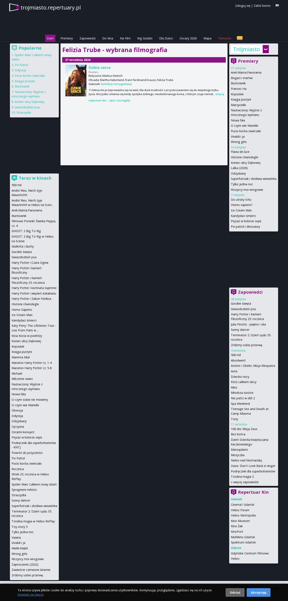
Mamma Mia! (21, 357)
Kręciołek (237, 94)
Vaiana (16, 537)
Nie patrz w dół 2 (243, 398)
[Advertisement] (144, 134)
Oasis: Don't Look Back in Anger (253, 466)
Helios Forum (240, 510)
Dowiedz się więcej (30, 595)
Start (50, 38)
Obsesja (17, 410)
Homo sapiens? (242, 205)
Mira (234, 387)
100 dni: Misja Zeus (244, 429)
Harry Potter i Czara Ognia (30, 263)
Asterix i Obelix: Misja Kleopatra (253, 366)
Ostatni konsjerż (23, 432)
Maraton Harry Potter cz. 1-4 (32, 363)
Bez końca (238, 434)
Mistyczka (238, 455)
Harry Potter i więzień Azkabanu (34, 293)
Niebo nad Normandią (246, 460)
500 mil (236, 355)
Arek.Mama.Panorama (246, 72)
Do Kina (107, 38)
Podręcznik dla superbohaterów (253, 471)
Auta (234, 371)
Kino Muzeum (240, 521)
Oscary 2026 (188, 38)
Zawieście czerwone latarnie (31, 570)
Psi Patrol (21, 65)
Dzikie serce (100, 67)
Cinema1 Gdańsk (242, 505)
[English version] (277, 5)
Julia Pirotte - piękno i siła (248, 324)
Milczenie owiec (22, 379)
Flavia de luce (240, 152)
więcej (219, 94)
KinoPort (237, 532)
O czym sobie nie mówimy (30, 400)
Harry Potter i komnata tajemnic (34, 288)
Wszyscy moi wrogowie (247, 190)
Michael (17, 373)
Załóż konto (262, 6)
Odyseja (20, 70)
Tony (234, 419)
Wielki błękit (20, 548)
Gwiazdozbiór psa (243, 309)
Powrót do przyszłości (27, 453)
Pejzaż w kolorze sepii (246, 221)
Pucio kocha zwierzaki (246, 131)
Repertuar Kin (253, 492)
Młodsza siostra (242, 393)
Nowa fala (238, 120)
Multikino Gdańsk (243, 537)
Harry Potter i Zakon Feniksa (31, 299)
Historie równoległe (244, 157)
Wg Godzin (144, 38)
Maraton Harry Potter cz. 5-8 (32, 368)
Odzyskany (238, 173)
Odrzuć (235, 592)
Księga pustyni (241, 99)
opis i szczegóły (119, 100)
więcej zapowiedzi (245, 482)
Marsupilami (239, 450)
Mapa (207, 38)
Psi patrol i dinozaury (245, 227)
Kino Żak (237, 526)
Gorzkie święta (241, 303)
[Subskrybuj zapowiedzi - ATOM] (239, 38)
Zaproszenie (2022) (25, 564)
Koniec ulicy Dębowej (245, 163)
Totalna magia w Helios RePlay (33, 521)
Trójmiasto (246, 49)
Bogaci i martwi (242, 78)
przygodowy (123, 84)
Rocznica (18, 469)
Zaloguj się (242, 6)
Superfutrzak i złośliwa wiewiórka (253, 179)
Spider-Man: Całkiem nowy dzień (34, 484)
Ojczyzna (18, 427)
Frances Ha (238, 89)
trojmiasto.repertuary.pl (51, 7)
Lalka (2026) (239, 168)
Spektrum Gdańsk (243, 542)
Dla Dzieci (166, 38)
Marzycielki (238, 105)
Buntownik (238, 83)
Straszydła (23, 112)
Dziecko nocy (240, 377)
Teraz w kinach (35, 178)
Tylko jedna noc (242, 184)
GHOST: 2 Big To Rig (26, 231)
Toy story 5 (20, 527)
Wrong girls (239, 142)
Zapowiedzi (87, 38)
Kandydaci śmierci (243, 216)
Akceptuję (258, 592)
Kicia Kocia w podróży (27, 336)
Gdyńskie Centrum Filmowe (250, 553)
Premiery (67, 38)
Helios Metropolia (243, 515)
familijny (107, 84)
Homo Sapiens (22, 310)
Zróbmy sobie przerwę (246, 345)
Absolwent (238, 360)
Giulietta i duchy (23, 246)
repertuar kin (97, 100)
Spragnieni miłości (24, 490)
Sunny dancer (240, 330)
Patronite (224, 38)
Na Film (125, 38)
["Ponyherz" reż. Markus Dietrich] (75, 80)
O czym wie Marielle (244, 126)
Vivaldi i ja (238, 136)
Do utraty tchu (241, 200)
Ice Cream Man (241, 210)
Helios (235, 559)
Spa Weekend (240, 404)
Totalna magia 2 (242, 477)
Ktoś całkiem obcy (243, 382)
